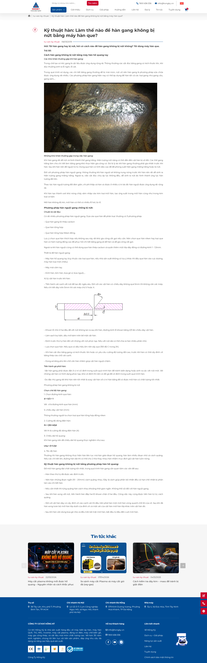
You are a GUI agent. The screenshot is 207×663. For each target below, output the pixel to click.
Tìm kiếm (92, 3)
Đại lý (147, 9)
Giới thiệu (75, 9)
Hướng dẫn (120, 9)
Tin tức (159, 9)
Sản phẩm (57, 9)
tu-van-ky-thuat (41, 16)
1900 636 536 (114, 635)
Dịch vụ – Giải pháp (153, 635)
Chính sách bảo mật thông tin (159, 657)
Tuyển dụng (174, 9)
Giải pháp (104, 9)
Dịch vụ (89, 9)
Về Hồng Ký (150, 630)
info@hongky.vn (116, 630)
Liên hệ (135, 9)
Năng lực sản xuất (153, 641)
